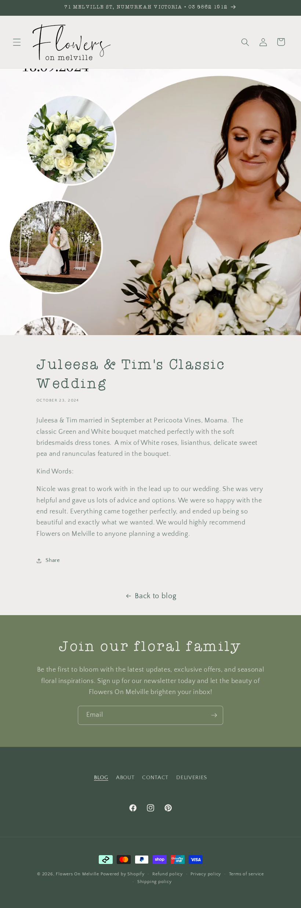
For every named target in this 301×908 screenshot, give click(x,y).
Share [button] (53, 560)
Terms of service (246, 874)
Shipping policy (154, 881)
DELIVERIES (191, 777)
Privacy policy (206, 874)
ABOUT (125, 777)
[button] (17, 42)
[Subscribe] (214, 715)
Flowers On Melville (77, 874)
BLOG (101, 777)
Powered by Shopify (123, 874)
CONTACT (155, 777)
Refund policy (167, 874)
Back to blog (155, 596)
